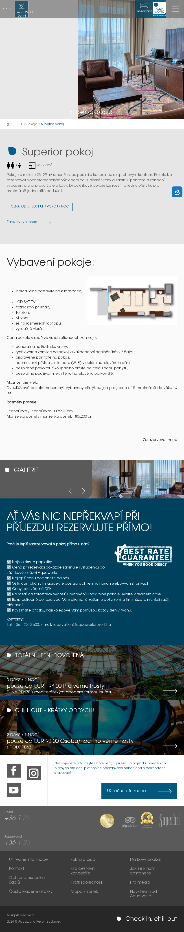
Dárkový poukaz (146, 860)
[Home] (8, 124)
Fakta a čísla (83, 860)
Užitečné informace (126, 791)
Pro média (140, 883)
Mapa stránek (84, 892)
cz (5, 9)
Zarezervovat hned (160, 440)
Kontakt (16, 869)
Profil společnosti (87, 883)
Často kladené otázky (31, 892)
